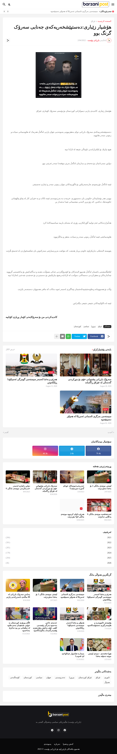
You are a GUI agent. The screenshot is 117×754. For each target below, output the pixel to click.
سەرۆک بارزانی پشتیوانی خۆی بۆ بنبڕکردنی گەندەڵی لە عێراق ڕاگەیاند (89, 381)
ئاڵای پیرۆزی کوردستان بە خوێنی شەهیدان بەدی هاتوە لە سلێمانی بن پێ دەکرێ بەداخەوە (18, 627)
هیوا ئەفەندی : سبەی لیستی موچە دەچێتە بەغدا (99, 655)
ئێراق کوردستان (85, 677)
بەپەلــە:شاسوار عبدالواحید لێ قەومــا (73, 655)
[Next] (4, 11)
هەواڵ (107, 682)
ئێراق (93, 21)
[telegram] (52, 730)
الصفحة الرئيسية (104, 21)
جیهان (48, 677)
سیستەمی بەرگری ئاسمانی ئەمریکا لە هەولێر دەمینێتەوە (89, 418)
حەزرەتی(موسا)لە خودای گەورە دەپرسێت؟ (73, 487)
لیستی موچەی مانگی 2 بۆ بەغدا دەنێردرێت (79, 11)
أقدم (6, 432)
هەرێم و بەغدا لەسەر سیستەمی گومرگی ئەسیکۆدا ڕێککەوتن (32, 381)
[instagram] (58, 730)
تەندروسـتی (60, 677)
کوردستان (77, 326)
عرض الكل (10, 349)
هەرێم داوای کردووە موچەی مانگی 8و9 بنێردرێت (72, 515)
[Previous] (7, 11)
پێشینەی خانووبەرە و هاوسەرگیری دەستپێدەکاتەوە (99, 624)
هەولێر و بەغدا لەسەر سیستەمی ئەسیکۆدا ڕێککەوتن (75, 625)
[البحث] (4, 4)
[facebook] (64, 730)
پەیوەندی (47, 744)
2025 (58, 558)
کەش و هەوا (68, 744)
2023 (58, 548)
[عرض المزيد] (56, 336)
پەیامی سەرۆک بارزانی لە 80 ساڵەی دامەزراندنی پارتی (18, 595)
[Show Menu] (113, 4)
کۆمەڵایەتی (15, 677)
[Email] (62, 336)
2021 (58, 537)
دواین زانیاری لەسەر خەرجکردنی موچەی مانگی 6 (18, 487)
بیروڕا (93, 326)
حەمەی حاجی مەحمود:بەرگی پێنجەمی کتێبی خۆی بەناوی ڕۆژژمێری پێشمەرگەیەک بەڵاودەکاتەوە (45, 627)
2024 (58, 553)
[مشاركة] (8, 40)
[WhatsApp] (68, 336)
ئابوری (107, 677)
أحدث (110, 432)
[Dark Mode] (9, 4)
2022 (58, 542)
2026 (58, 563)
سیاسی (86, 326)
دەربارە (57, 744)
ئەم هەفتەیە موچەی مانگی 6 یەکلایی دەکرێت (99, 515)
